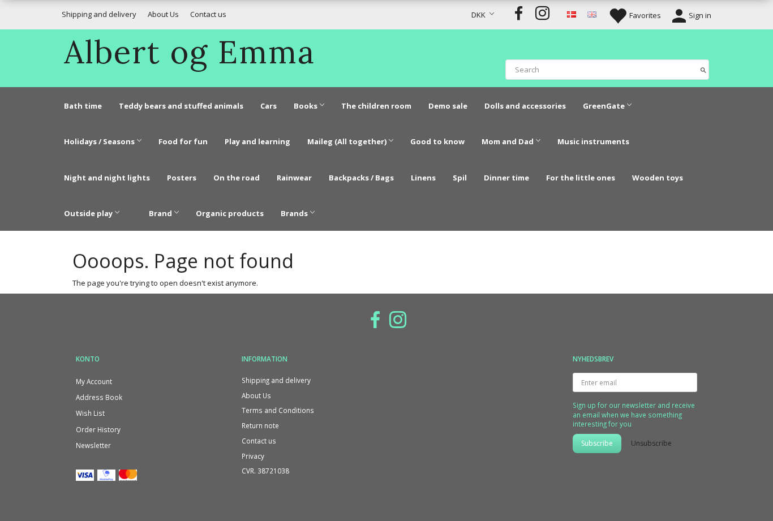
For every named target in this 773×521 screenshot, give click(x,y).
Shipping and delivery (99, 14)
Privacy (253, 455)
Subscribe (597, 443)
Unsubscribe (651, 443)
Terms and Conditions (278, 410)
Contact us (208, 14)
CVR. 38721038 (265, 470)
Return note (260, 425)
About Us (163, 14)
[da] (571, 13)
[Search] (703, 69)
